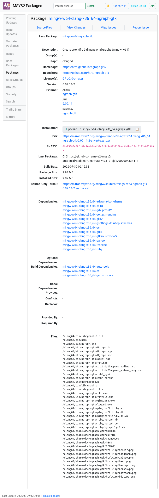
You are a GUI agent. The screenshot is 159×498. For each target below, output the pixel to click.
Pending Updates (11, 20)
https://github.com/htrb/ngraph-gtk (86, 72)
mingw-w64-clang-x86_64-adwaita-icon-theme (92, 201)
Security (11, 94)
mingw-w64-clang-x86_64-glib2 (83, 218)
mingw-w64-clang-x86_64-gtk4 (82, 232)
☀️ (108, 6)
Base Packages (12, 63)
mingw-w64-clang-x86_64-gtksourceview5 (90, 236)
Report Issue (140, 27)
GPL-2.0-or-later (73, 78)
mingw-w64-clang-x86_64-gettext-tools (88, 275)
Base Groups (14, 79)
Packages (12, 72)
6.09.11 (67, 103)
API (152, 6)
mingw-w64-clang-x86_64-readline (85, 245)
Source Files (44, 27)
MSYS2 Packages (27, 6)
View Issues (108, 27)
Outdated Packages (12, 43)
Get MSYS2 (119, 6)
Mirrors (10, 116)
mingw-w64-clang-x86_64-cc (81, 271)
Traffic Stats (14, 109)
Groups (11, 87)
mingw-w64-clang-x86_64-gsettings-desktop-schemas (97, 223)
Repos (10, 53)
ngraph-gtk (70, 94)
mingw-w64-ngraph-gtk (78, 36)
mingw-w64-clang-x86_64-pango (84, 240)
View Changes (76, 27)
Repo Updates (11, 32)
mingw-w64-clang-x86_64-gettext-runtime (89, 214)
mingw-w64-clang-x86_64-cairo (83, 205)
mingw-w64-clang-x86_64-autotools (86, 266)
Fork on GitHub (138, 6)
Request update (50, 495)
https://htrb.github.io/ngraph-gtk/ (84, 67)
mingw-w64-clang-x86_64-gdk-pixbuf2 (87, 210)
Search (91, 6)
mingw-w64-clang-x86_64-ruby (82, 249)
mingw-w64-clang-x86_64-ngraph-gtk (83, 18)
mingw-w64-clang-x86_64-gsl (81, 227)
